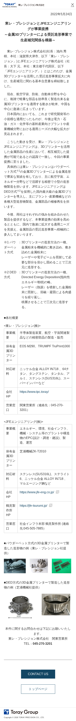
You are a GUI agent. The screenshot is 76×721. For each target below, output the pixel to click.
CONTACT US (38, 674)
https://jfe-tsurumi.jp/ (33, 505)
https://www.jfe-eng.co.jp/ (37, 492)
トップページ (38, 689)
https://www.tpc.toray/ (34, 391)
